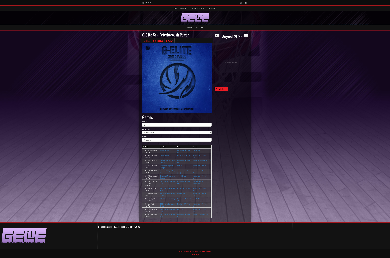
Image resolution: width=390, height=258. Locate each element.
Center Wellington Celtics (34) (198, 182)
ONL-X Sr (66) (181, 176)
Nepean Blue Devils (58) (200, 214)
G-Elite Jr (189, 27)
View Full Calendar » (221, 89)
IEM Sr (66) (181, 194)
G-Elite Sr (199, 27)
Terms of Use (196, 251)
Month (144, 137)
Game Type (146, 129)
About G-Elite (184, 8)
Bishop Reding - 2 (165, 150)
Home (175, 8)
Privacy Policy (206, 251)
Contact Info (212, 8)
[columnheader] (143, 146)
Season (144, 122)
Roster (169, 40)
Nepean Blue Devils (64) (200, 160)
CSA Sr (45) (196, 150)
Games (147, 40)
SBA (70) (180, 209)
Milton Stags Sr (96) (183, 188)
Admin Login (195, 255)
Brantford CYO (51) (183, 155)
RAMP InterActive (185, 251)
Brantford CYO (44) (183, 204)
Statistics (158, 40)
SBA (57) (180, 166)
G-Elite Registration (198, 8)
